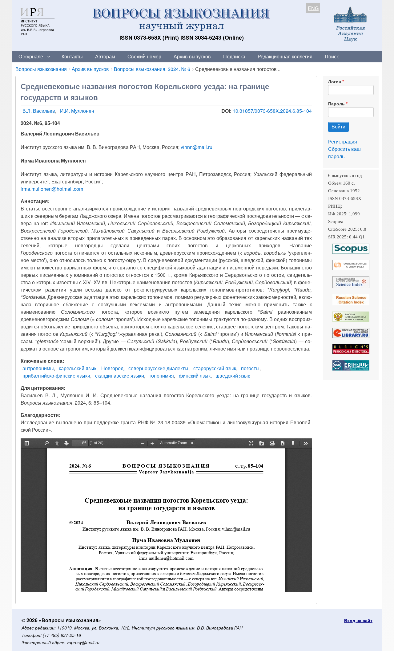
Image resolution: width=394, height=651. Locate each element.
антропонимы (38, 368)
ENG (313, 8)
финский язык (195, 375)
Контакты (72, 56)
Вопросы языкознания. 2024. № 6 (152, 69)
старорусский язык (214, 368)
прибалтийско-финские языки (56, 375)
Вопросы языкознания (41, 69)
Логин (334, 81)
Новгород (112, 368)
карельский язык (77, 368)
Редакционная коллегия (285, 56)
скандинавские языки (119, 375)
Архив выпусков (192, 56)
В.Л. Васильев (38, 110)
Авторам (105, 56)
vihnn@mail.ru (196, 147)
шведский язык (232, 375)
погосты (250, 368)
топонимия (161, 375)
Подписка (234, 56)
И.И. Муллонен (77, 110)
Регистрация (342, 141)
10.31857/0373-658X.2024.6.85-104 (272, 110)
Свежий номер (144, 56)
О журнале (30, 56)
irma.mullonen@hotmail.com (52, 188)
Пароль (336, 103)
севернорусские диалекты (158, 368)
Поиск (332, 56)
